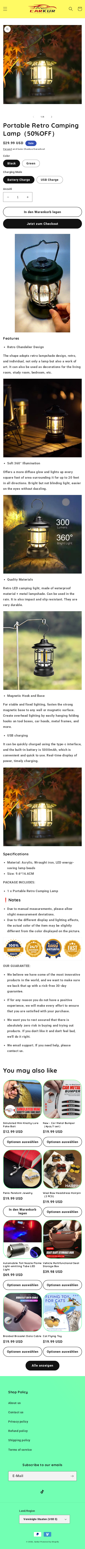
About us (14, 1403)
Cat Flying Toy (52, 1336)
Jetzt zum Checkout (42, 224)
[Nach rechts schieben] (51, 116)
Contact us (16, 1412)
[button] (5, 8)
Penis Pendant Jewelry (18, 1192)
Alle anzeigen (42, 1365)
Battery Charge (18, 179)
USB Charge (50, 179)
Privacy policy (18, 1421)
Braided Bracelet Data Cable (22, 1336)
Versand (7, 149)
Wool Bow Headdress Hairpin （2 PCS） (62, 1194)
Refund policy (18, 1431)
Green (30, 163)
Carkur (37, 1542)
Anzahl (7, 188)
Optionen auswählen (22, 1142)
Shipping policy (19, 1440)
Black (11, 163)
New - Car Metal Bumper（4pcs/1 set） (59, 1124)
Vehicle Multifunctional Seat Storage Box (61, 1264)
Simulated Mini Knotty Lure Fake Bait (21, 1124)
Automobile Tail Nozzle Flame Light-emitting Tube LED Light (22, 1266)
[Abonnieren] (72, 1476)
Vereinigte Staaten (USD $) (40, 1519)
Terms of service (20, 1449)
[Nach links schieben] (33, 116)
